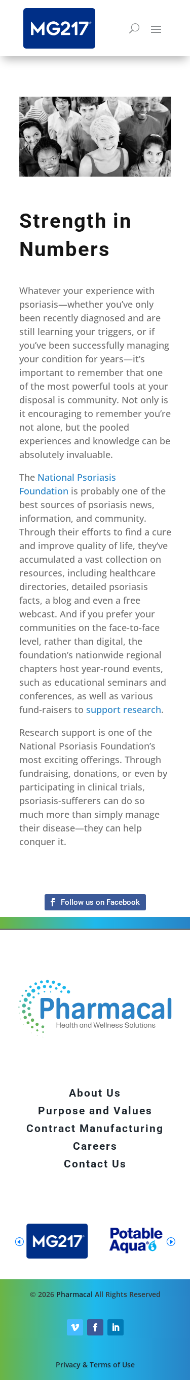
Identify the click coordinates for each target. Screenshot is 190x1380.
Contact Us (95, 1164)
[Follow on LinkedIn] (115, 1327)
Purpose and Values (95, 1111)
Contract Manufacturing (95, 1128)
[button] (170, 1241)
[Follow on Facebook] (95, 902)
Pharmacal (74, 1294)
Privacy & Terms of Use (95, 1364)
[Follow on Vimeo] (75, 1327)
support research (123, 709)
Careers (95, 1146)
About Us (95, 1093)
